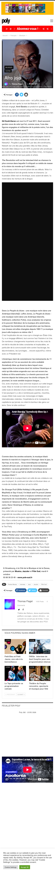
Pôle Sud (36, 571)
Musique (9, 67)
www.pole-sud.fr (25, 577)
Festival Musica (12, 584)
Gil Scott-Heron (9, 121)
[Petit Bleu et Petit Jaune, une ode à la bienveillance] (15, 646)
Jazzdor (26, 571)
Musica (18, 571)
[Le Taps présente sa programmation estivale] (15, 673)
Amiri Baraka (21, 106)
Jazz (29, 584)
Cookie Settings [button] (10, 867)
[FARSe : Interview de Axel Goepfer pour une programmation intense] (39, 646)
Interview (22, 584)
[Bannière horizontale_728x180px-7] (27, 8)
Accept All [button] (25, 867)
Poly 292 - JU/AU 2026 (27, 712)
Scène (8, 71)
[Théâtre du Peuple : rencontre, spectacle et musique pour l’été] (39, 673)
